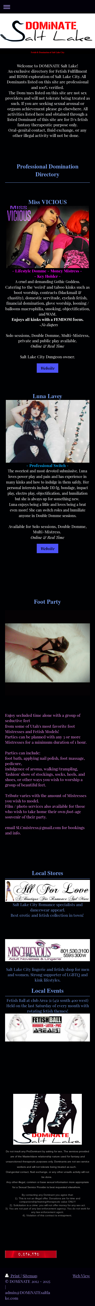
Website (47, 368)
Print (15, 1275)
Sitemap (30, 1275)
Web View (81, 1275)
